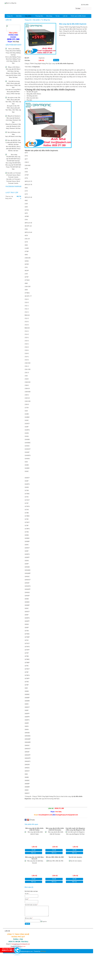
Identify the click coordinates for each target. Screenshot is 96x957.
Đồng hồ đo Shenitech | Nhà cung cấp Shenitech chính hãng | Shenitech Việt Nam (13, 126)
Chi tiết (33, 850)
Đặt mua (33, 853)
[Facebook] (26, 820)
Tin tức (58, 16)
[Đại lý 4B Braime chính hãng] (13, 134)
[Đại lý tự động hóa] (48, 3)
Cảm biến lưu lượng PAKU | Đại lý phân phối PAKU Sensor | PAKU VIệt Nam (13, 91)
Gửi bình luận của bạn (31, 904)
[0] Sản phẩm (84, 4)
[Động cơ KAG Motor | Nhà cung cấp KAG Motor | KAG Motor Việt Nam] (13, 71)
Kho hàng (49, 16)
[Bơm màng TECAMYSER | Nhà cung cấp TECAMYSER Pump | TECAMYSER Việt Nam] (13, 160)
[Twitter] (32, 820)
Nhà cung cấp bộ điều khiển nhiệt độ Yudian (34, 829)
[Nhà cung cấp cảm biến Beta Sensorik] (34, 865)
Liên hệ (65, 16)
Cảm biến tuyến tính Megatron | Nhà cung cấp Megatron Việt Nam (75, 829)
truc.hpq (16, 41)
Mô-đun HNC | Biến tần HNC (55, 857)
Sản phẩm (28, 16)
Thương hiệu (39, 16)
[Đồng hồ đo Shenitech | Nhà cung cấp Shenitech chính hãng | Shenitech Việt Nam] (13, 122)
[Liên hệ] (16, 951)
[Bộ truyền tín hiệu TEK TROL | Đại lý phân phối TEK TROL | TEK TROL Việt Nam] (13, 104)
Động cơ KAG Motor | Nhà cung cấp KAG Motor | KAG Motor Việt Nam (13, 75)
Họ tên (27, 893)
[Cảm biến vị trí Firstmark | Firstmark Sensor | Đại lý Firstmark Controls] (13, 177)
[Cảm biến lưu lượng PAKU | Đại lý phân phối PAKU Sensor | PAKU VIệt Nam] (13, 87)
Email (27, 899)
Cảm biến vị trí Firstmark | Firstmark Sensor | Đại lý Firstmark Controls (13, 181)
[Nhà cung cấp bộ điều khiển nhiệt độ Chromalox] (55, 836)
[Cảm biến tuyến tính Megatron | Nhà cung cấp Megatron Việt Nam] (75, 836)
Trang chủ (10, 16)
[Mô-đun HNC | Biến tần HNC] (55, 865)
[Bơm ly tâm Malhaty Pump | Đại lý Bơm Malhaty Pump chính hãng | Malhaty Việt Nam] (13, 55)
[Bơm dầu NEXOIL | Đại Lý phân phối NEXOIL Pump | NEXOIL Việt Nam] (13, 144)
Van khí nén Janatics (75, 857)
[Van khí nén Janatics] (75, 865)
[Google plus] (28, 820)
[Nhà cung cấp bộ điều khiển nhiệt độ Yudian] (34, 836)
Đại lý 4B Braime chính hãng (13, 136)
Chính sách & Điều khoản (78, 16)
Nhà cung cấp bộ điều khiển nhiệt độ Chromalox (55, 829)
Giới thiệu (19, 16)
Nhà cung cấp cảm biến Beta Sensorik (34, 858)
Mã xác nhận (29, 918)
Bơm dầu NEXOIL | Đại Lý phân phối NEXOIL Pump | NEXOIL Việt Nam (13, 148)
